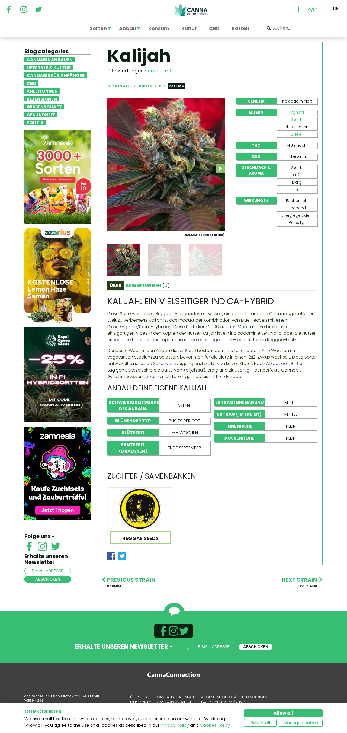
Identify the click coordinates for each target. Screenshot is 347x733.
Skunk (296, 119)
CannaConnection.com (191, 9)
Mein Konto (141, 702)
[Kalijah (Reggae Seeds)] (166, 164)
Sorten (145, 86)
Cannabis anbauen (50, 59)
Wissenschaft (44, 106)
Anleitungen (42, 91)
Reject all (260, 723)
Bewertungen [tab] (148, 285)
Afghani (296, 112)
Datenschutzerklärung (223, 702)
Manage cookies (300, 723)
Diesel (296, 134)
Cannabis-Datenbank (176, 697)
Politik (35, 122)
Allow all (283, 713)
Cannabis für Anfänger (56, 75)
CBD (31, 83)
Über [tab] (115, 285)
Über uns (138, 697)
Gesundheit (41, 114)
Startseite (118, 86)
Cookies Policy (215, 725)
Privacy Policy (174, 725)
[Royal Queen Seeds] (57, 374)
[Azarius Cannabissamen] (57, 275)
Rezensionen (42, 98)
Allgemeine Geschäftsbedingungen (234, 697)
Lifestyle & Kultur (49, 67)
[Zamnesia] (57, 177)
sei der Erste (160, 70)
